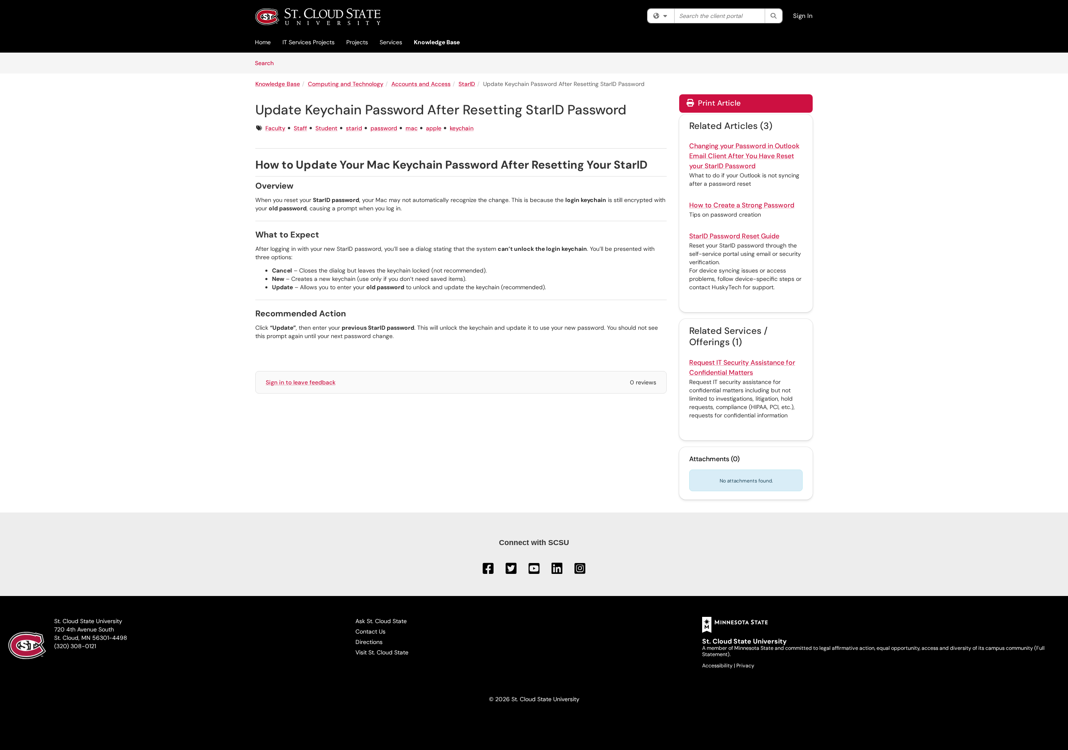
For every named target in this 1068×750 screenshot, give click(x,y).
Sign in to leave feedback (300, 382)
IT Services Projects (308, 42)
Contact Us (370, 631)
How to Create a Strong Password (741, 205)
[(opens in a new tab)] (317, 16)
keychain (462, 128)
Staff (300, 128)
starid (354, 128)
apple (433, 128)
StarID (466, 84)
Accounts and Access (421, 84)
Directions (369, 642)
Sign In (803, 16)
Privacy (745, 665)
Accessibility (718, 665)
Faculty (275, 128)
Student (326, 128)
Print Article (718, 103)
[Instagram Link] (579, 571)
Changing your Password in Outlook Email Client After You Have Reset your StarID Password (744, 155)
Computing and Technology (345, 84)
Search (267, 63)
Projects (357, 42)
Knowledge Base (437, 42)
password (383, 128)
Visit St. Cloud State (381, 652)
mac (412, 128)
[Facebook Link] (489, 571)
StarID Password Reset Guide (734, 236)
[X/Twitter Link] (512, 571)
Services (391, 42)
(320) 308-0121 (75, 646)
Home (263, 42)
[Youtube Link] (534, 571)
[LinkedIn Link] (557, 571)
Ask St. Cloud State (381, 621)
